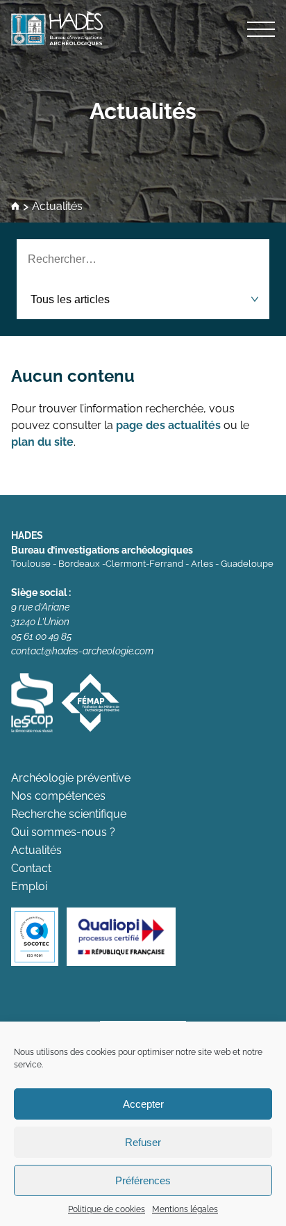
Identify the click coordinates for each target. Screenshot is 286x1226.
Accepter (143, 1104)
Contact (31, 868)
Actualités (143, 111)
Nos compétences (58, 795)
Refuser (143, 1142)
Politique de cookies (106, 1209)
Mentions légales (185, 1209)
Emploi (29, 886)
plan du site (42, 442)
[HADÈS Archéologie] (143, 28)
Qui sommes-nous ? (63, 832)
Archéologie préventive (71, 777)
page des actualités (168, 425)
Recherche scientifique (68, 814)
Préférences (143, 1180)
